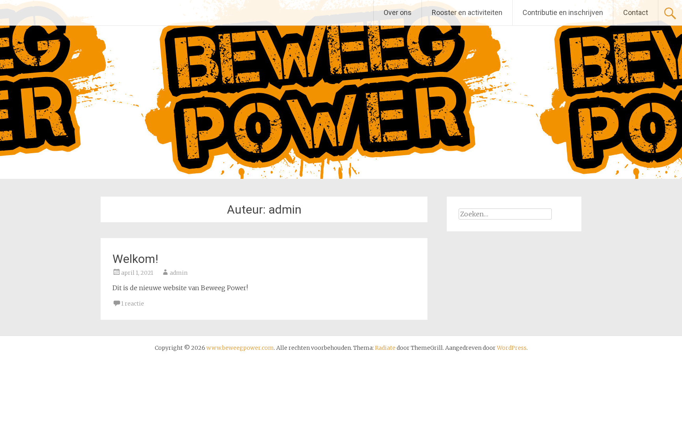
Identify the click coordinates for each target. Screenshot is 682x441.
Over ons (398, 12)
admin (178, 272)
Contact (635, 12)
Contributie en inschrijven (563, 12)
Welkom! (135, 259)
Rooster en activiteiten (467, 12)
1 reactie (132, 303)
